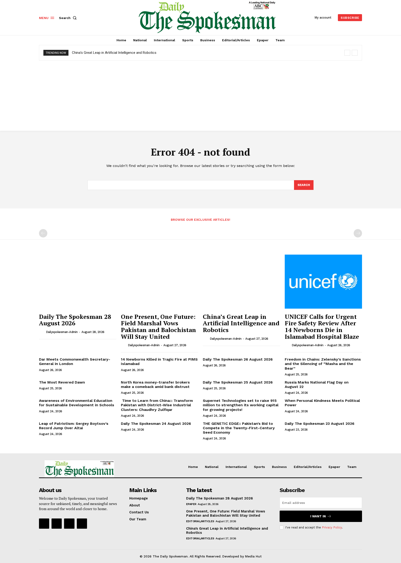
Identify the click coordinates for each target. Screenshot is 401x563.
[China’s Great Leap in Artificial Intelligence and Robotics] (241, 282)
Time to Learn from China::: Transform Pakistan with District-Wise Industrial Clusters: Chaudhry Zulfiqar (157, 405)
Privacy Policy (332, 527)
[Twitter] (69, 523)
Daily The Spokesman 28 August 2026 (75, 320)
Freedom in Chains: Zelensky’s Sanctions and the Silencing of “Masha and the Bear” (323, 363)
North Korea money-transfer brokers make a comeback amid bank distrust (155, 384)
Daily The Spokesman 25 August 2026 (238, 382)
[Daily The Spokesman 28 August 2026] (77, 282)
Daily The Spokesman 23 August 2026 (319, 423)
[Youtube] (82, 523)
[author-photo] (42, 331)
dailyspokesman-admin (62, 332)
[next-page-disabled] (358, 233)
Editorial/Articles (200, 521)
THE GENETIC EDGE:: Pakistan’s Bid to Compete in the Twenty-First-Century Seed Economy (239, 428)
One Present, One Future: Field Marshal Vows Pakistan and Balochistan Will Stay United (158, 326)
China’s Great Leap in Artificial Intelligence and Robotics (114, 53)
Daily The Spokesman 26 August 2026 (238, 359)
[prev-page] (43, 233)
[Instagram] (57, 523)
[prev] (347, 53)
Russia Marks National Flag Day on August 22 (317, 384)
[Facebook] (44, 523)
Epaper (191, 504)
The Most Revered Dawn (62, 382)
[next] (355, 53)
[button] (68, 18)
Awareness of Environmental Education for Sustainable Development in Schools (76, 402)
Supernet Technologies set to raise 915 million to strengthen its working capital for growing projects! (240, 405)
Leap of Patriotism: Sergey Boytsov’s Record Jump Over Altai (73, 425)
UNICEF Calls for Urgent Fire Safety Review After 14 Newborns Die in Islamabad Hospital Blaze (322, 326)
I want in (318, 516)
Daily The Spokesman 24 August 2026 (156, 423)
